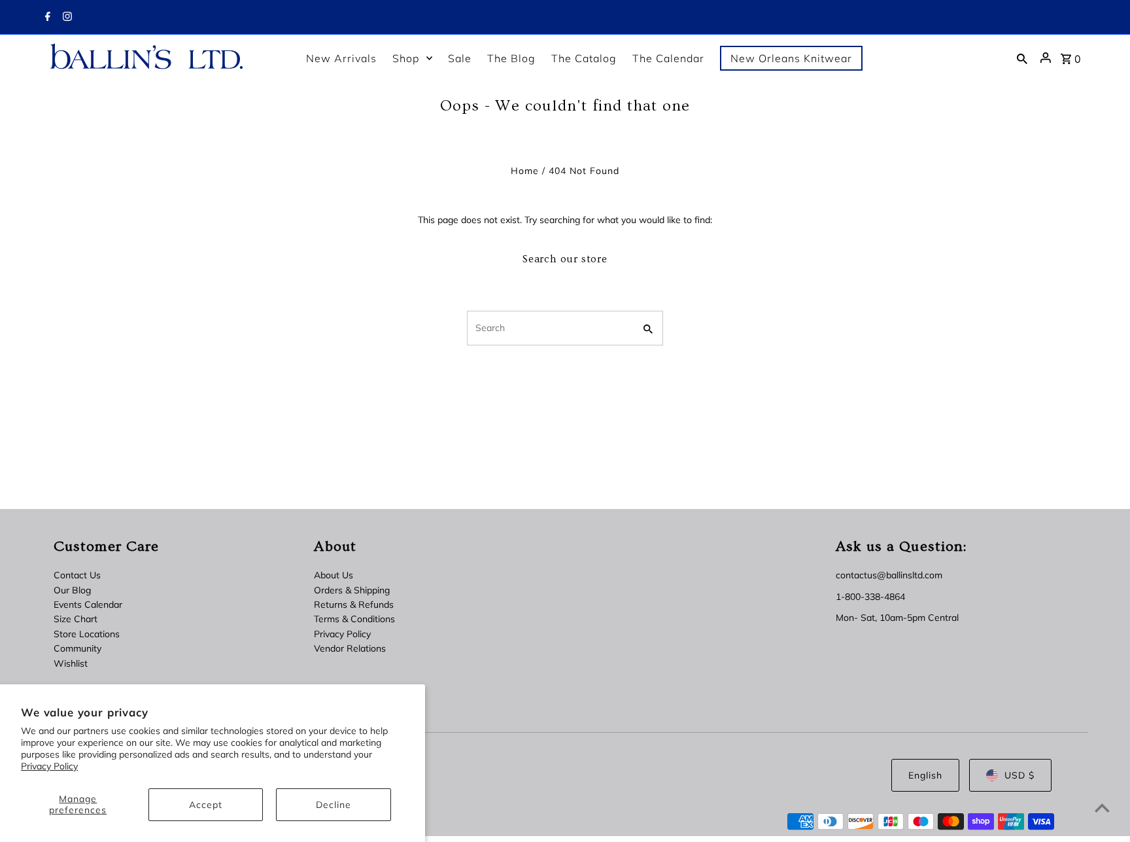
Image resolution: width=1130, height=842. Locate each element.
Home (525, 171)
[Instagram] (66, 18)
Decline (333, 805)
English (925, 775)
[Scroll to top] (1102, 807)
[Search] (1022, 57)
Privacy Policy (49, 766)
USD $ (1019, 775)
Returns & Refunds (354, 604)
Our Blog (72, 590)
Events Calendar (88, 604)
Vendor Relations (350, 648)
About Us (333, 575)
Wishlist (71, 663)
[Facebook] (46, 18)
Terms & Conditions (354, 619)
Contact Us (77, 575)
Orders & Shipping (352, 590)
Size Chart (75, 619)
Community (77, 648)
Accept (205, 805)
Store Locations (87, 634)
